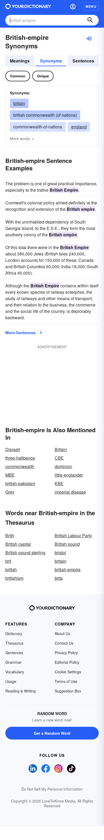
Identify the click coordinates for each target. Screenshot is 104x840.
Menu (91, 6)
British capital (18, 544)
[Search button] (90, 20)
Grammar (13, 662)
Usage (10, 681)
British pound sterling (25, 552)
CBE (59, 458)
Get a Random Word (52, 733)
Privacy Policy (66, 652)
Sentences (83, 61)
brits (59, 578)
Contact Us (64, 643)
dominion (63, 466)
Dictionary (13, 633)
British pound (67, 544)
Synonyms (51, 61)
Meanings (20, 61)
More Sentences (20, 332)
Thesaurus (14, 643)
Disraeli (12, 449)
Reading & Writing (20, 691)
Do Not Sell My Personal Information (52, 789)
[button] (73, 6)
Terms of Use (66, 681)
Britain (61, 449)
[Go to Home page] (28, 6)
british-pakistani (20, 483)
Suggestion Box (68, 691)
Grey (9, 492)
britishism (14, 578)
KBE (59, 483)
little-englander (69, 475)
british (11, 569)
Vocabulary (14, 671)
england (79, 127)
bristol (60, 552)
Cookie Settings (68, 671)
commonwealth (19, 466)
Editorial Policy (67, 662)
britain (19, 103)
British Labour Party (73, 535)
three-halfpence (20, 458)
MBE (10, 475)
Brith (9, 535)
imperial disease (70, 492)
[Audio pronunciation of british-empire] (88, 38)
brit (8, 561)
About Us (62, 633)
